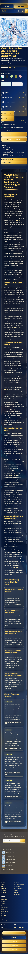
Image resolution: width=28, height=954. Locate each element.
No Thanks (20, 483)
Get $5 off (20, 479)
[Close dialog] (26, 470)
